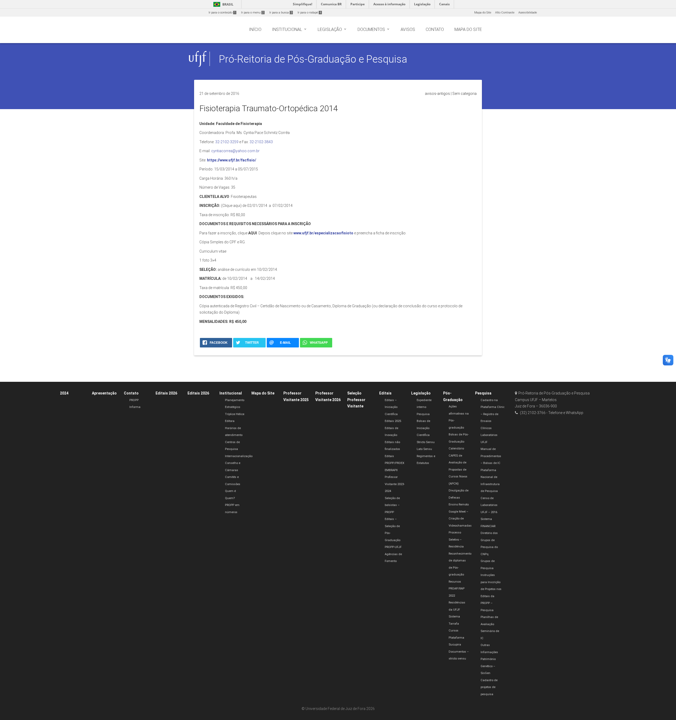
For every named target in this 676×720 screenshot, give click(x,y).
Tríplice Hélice (234, 414)
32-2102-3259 (226, 142)
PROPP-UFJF (393, 547)
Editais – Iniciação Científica (391, 407)
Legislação (421, 393)
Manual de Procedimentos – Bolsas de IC (491, 456)
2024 (64, 393)
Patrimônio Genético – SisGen (488, 666)
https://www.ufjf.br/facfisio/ (231, 160)
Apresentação (104, 393)
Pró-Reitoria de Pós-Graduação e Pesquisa (313, 59)
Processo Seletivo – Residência (456, 539)
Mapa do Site (482, 12)
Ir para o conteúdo (222, 12)
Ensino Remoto (459, 504)
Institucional (230, 393)
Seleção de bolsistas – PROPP (392, 505)
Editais (385, 393)
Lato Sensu (424, 449)
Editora (229, 421)
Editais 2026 (166, 393)
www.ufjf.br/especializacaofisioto (323, 233)
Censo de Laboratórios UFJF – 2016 (489, 505)
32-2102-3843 (261, 142)
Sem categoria (464, 93)
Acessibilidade (527, 12)
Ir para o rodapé (309, 12)
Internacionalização (238, 456)
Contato (131, 393)
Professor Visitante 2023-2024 (395, 484)
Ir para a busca (280, 12)
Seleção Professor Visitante (356, 399)
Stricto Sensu (426, 442)
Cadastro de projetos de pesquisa (489, 687)
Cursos (453, 630)
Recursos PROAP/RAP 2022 (456, 588)
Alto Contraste (504, 12)
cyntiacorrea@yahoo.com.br (235, 151)
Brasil (222, 4)
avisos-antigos (437, 93)
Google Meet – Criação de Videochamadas (460, 518)
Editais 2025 (393, 421)
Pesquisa (423, 414)
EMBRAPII (391, 470)
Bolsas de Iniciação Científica (423, 428)
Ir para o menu (252, 12)
